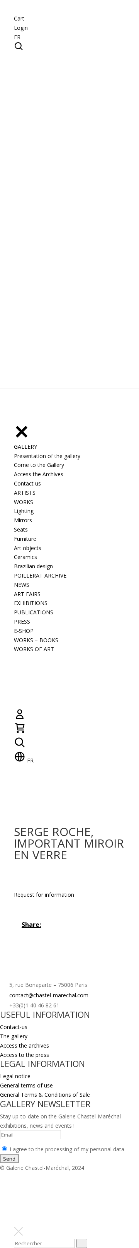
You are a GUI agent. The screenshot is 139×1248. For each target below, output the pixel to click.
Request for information (44, 894)
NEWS (21, 584)
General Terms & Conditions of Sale (45, 1094)
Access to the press (24, 1054)
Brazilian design (33, 566)
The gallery (13, 1036)
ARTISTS (25, 492)
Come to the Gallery (39, 464)
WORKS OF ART (34, 649)
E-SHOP (24, 630)
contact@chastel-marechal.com (48, 995)
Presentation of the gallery (47, 456)
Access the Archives (38, 474)
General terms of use (26, 1085)
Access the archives (24, 1045)
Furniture (25, 538)
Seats (21, 529)
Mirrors (23, 520)
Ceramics (25, 557)
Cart (19, 18)
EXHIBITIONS (30, 603)
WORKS (23, 502)
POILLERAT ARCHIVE (40, 575)
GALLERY (25, 446)
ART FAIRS (27, 594)
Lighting (24, 511)
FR (17, 37)
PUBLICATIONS (33, 612)
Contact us (27, 483)
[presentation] (81, 1243)
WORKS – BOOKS (36, 640)
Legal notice (15, 1076)
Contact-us (13, 1027)
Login (21, 27)
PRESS (22, 621)
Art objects (27, 548)
